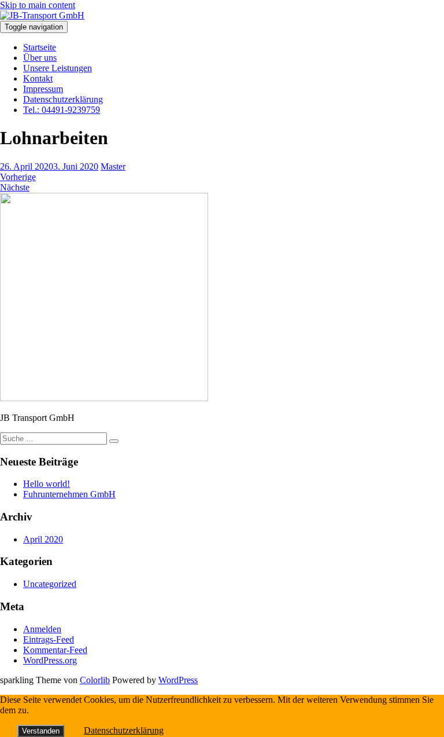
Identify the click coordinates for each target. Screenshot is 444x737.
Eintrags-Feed (48, 639)
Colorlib (95, 680)
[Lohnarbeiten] (104, 398)
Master (113, 166)
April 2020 (43, 539)
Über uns (40, 58)
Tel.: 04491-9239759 (61, 110)
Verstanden (41, 731)
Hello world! (46, 484)
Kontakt (38, 78)
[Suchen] (114, 441)
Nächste (14, 187)
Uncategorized (49, 584)
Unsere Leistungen (57, 68)
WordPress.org (50, 660)
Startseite (39, 47)
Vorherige (18, 177)
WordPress (178, 680)
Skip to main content (37, 5)
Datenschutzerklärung (63, 99)
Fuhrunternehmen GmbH (69, 494)
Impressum (43, 89)
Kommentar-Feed (55, 650)
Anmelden (42, 629)
